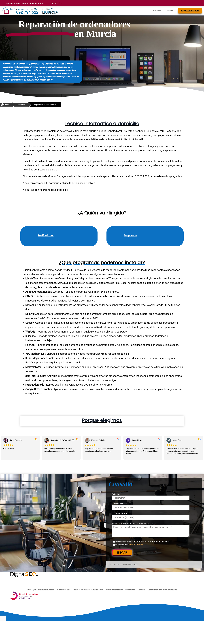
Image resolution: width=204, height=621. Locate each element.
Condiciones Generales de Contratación (162, 590)
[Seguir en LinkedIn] (200, 2)
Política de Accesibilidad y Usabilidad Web (88, 590)
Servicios (157, 11)
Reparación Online (190, 10)
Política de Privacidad (136, 545)
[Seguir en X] (195, 2)
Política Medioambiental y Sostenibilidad (120, 590)
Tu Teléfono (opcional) (119, 513)
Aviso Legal (31, 590)
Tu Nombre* (116, 494)
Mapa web (141, 590)
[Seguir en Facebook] (185, 2)
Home (6, 105)
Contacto (169, 11)
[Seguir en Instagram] (190, 2)
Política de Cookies (63, 590)
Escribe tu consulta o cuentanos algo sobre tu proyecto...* (131, 523)
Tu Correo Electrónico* (119, 504)
